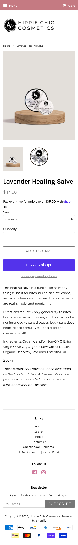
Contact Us (39, 442)
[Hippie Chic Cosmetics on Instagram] (43, 473)
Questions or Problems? (39, 447)
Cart (71, 5)
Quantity (10, 229)
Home (6, 45)
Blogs (39, 436)
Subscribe (59, 504)
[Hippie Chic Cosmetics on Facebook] (34, 473)
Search (39, 431)
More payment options (39, 276)
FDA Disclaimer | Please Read (39, 452)
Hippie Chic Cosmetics (45, 516)
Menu (13, 5)
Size (6, 212)
